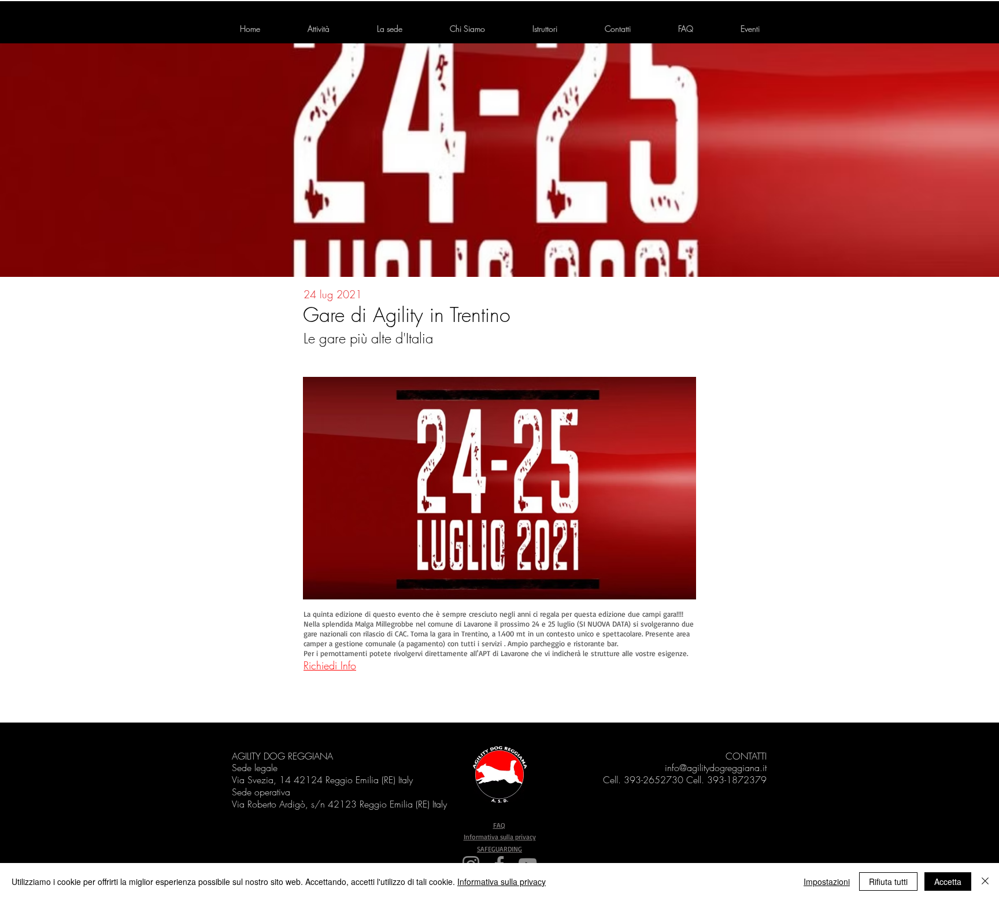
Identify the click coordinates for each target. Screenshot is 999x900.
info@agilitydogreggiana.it (716, 767)
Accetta (947, 881)
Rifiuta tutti (888, 881)
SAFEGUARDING (499, 849)
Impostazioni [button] (827, 881)
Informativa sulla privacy (500, 836)
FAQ (499, 825)
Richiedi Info (330, 665)
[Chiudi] (985, 881)
